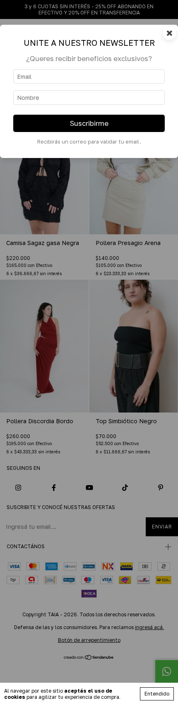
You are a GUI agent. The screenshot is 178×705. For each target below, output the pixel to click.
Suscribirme (89, 123)
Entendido (156, 694)
